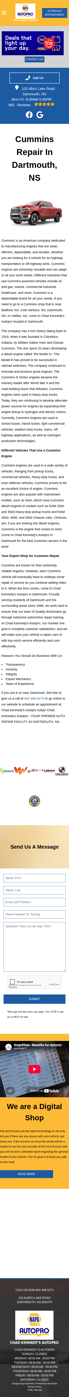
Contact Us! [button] (35, 59)
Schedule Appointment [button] (54, 12)
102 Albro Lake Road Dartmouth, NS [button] (38, 91)
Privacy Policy (34, 1387)
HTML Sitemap (34, 1390)
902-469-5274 (34, 698)
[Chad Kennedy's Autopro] (25, 13)
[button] (29, 114)
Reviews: (20, 105)
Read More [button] (26, 1174)
